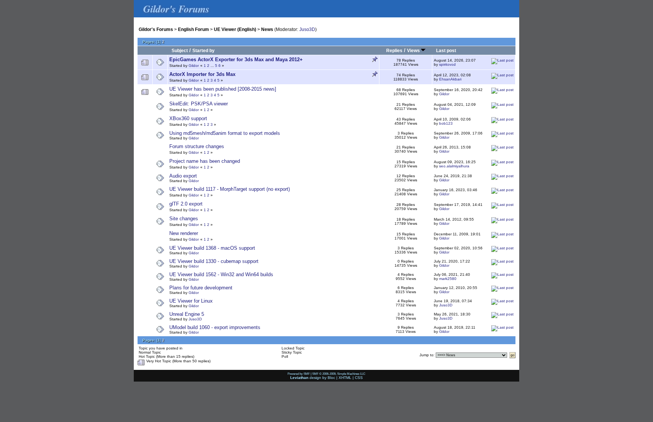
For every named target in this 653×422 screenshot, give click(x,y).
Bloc (331, 378)
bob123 (446, 123)
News (267, 29)
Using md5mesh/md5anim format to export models (224, 133)
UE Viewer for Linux (191, 301)
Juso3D (307, 29)
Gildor (194, 65)
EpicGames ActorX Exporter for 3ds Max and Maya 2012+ (236, 59)
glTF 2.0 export (186, 204)
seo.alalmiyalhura (454, 166)
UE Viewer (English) (235, 29)
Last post (446, 50)
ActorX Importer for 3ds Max (202, 74)
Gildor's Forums (156, 29)
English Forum (193, 29)
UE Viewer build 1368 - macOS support (212, 248)
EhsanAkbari (450, 79)
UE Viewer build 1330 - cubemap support (213, 261)
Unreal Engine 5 (186, 314)
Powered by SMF (299, 374)
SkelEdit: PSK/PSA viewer (198, 104)
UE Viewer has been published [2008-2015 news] (222, 89)
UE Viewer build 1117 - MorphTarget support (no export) (229, 189)
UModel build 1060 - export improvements (214, 327)
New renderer (183, 233)
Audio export (183, 176)
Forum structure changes (196, 146)
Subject (180, 50)
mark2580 (447, 279)
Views (414, 50)
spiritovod (447, 64)
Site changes (183, 218)
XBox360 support (188, 118)
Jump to (426, 355)
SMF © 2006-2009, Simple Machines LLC (338, 374)
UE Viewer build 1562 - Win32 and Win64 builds (221, 274)
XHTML (345, 378)
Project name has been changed (204, 161)
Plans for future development (200, 288)
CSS (359, 378)
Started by (203, 50)
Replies (394, 50)
